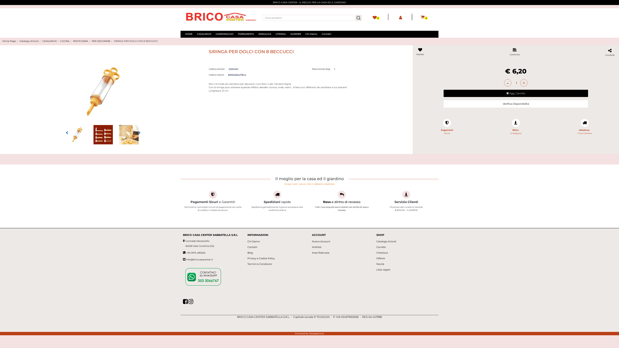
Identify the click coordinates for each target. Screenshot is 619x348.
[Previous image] (66, 133)
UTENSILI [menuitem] (281, 34)
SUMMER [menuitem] (295, 34)
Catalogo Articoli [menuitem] (386, 241)
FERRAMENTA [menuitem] (246, 34)
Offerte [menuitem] (380, 258)
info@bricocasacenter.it (199, 259)
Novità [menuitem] (380, 264)
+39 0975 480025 (195, 252)
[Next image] (139, 133)
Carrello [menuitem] (381, 247)
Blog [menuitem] (250, 252)
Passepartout (316, 333)
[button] (358, 18)
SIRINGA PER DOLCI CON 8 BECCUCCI (136, 41)
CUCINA (64, 41)
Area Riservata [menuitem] (320, 252)
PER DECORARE (101, 41)
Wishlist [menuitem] (316, 247)
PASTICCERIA (80, 41)
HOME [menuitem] (188, 34)
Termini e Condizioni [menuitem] (259, 264)
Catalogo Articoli (29, 41)
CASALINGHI (49, 41)
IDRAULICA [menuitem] (264, 34)
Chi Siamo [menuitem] (311, 34)
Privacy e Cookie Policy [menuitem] (261, 258)
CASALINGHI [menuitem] (204, 34)
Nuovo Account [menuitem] (321, 241)
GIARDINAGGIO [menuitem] (224, 34)
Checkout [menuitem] (382, 252)
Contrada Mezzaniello (197, 241)
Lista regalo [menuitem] (383, 269)
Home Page (9, 41)
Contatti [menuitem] (326, 34)
